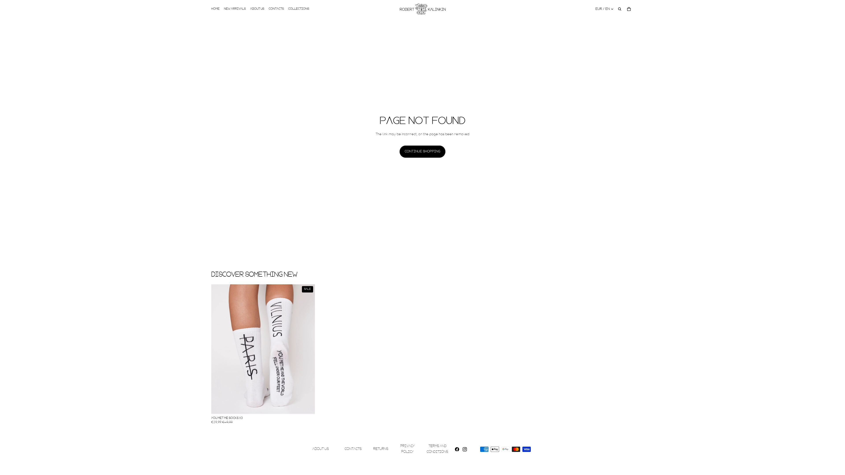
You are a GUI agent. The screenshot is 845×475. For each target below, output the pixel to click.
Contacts (353, 449)
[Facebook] (457, 449)
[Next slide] (308, 349)
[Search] (620, 9)
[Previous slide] (217, 349)
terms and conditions (437, 449)
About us (320, 449)
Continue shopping (422, 151)
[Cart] (629, 9)
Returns (380, 449)
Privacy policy (407, 449)
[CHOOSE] (308, 407)
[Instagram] (464, 449)
